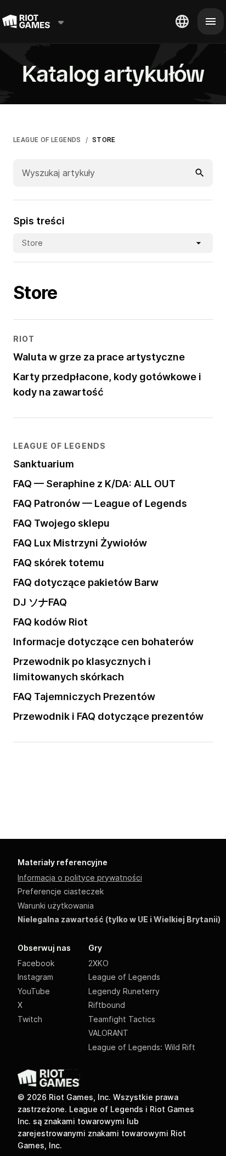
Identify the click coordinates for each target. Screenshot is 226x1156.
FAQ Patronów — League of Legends (100, 503)
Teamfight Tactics (121, 1019)
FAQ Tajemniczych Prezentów (84, 696)
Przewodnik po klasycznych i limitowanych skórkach (82, 669)
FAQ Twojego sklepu (61, 523)
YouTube (34, 991)
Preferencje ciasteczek (61, 891)
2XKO (98, 963)
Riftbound (106, 1005)
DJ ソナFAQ (40, 602)
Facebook (36, 963)
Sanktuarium (43, 464)
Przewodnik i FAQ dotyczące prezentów (108, 716)
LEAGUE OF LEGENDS (47, 140)
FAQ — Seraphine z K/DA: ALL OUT (94, 483)
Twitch (30, 1019)
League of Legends (124, 977)
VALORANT (108, 1032)
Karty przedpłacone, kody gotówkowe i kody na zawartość (107, 384)
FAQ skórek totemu (58, 562)
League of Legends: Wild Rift (141, 1047)
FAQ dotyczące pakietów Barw (86, 582)
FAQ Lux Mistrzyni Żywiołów (80, 543)
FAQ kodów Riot (50, 622)
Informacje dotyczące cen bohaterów (103, 641)
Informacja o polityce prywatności (80, 877)
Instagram (35, 977)
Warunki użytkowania (56, 905)
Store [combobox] (32, 242)
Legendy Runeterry (124, 991)
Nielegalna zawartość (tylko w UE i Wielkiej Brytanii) (119, 919)
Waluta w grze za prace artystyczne (99, 357)
